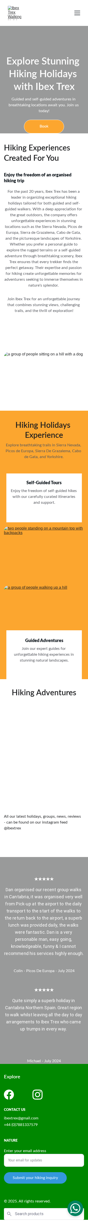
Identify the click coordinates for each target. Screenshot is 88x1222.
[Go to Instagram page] (38, 1095)
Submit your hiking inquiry (35, 1178)
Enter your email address (25, 1151)
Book (44, 126)
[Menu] (77, 13)
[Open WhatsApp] (75, 1208)
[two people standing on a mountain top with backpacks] (44, 553)
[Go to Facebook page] (9, 1095)
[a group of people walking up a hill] (44, 612)
